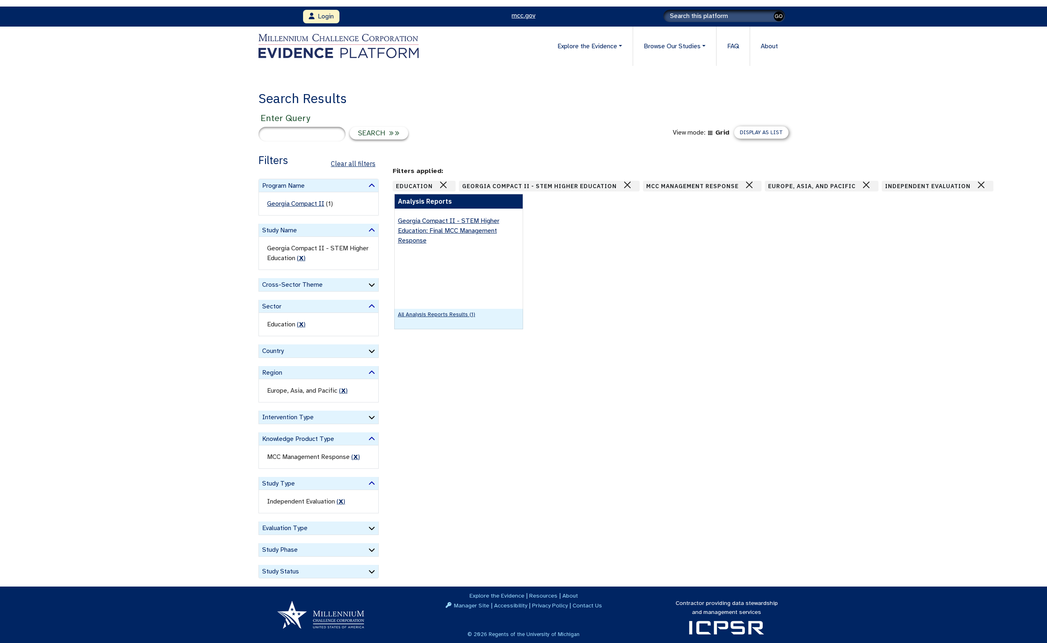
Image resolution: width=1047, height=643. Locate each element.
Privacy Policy (550, 605)
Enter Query (285, 118)
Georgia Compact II (295, 204)
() (301, 258)
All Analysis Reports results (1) (436, 314)
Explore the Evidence (497, 595)
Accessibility (510, 605)
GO (779, 16)
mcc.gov (523, 15)
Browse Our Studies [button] (672, 46)
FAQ (733, 46)
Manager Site (471, 605)
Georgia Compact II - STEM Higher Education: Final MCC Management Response (448, 231)
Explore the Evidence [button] (587, 46)
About (769, 46)
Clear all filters (353, 164)
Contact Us (587, 605)
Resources (543, 595)
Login (324, 16)
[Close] (443, 185)
